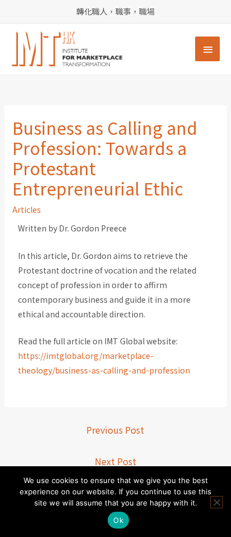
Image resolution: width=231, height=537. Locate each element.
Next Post (115, 461)
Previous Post (115, 429)
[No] (216, 502)
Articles (26, 209)
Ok (118, 520)
